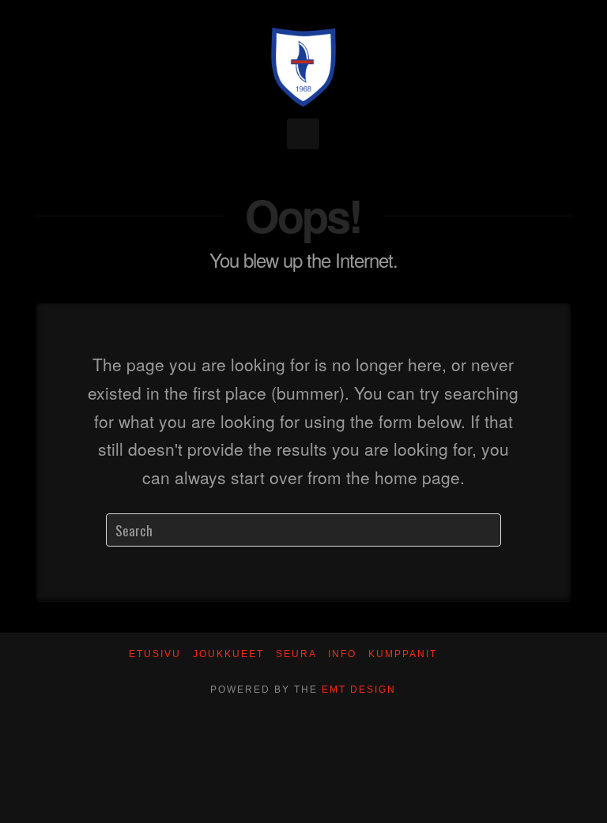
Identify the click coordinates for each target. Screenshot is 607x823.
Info (342, 654)
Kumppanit (402, 654)
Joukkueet (228, 654)
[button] (303, 133)
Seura (296, 654)
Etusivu (155, 654)
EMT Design (359, 689)
